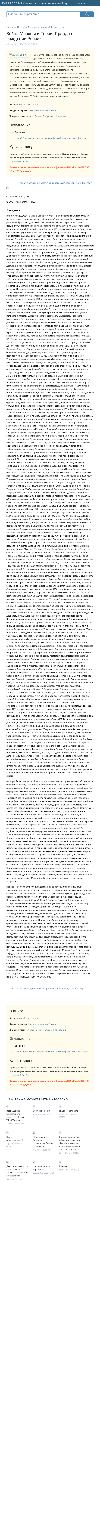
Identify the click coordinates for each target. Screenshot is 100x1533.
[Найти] (86, 14)
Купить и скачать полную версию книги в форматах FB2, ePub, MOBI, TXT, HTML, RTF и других (50, 169)
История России (34, 116)
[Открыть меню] (95, 3)
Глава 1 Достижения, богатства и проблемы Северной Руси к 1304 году (51, 138)
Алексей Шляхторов (27, 104)
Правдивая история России (42, 110)
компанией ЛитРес (19, 161)
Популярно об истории (54, 116)
